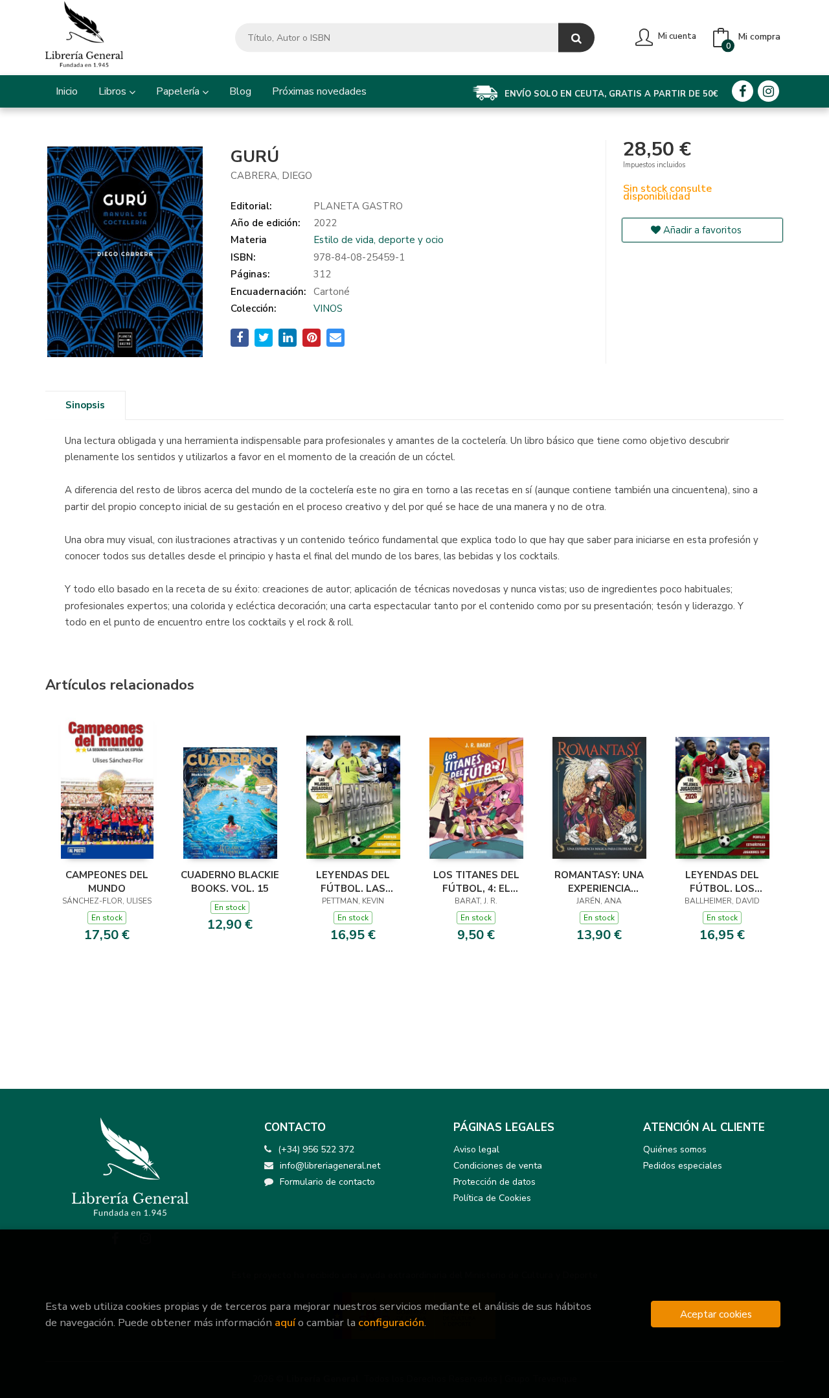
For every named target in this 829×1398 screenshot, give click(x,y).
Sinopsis (85, 405)
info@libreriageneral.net (330, 1165)
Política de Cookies (492, 1198)
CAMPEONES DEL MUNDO (106, 881)
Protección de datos (494, 1182)
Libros (113, 91)
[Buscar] (576, 37)
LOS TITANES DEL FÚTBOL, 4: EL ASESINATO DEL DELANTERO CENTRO (476, 881)
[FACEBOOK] (742, 91)
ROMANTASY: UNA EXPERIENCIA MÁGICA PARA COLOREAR (599, 881)
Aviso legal (476, 1149)
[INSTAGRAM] (768, 91)
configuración (391, 1322)
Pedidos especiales (682, 1165)
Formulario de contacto (327, 1182)
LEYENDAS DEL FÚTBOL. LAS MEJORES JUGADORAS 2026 (353, 881)
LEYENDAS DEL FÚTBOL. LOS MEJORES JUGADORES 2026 (722, 881)
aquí (285, 1322)
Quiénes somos (675, 1149)
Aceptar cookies (716, 1314)
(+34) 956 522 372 (316, 1149)
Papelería (179, 91)
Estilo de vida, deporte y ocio (378, 239)
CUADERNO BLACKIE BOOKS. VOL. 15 (230, 881)
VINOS (328, 308)
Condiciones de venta (497, 1165)
